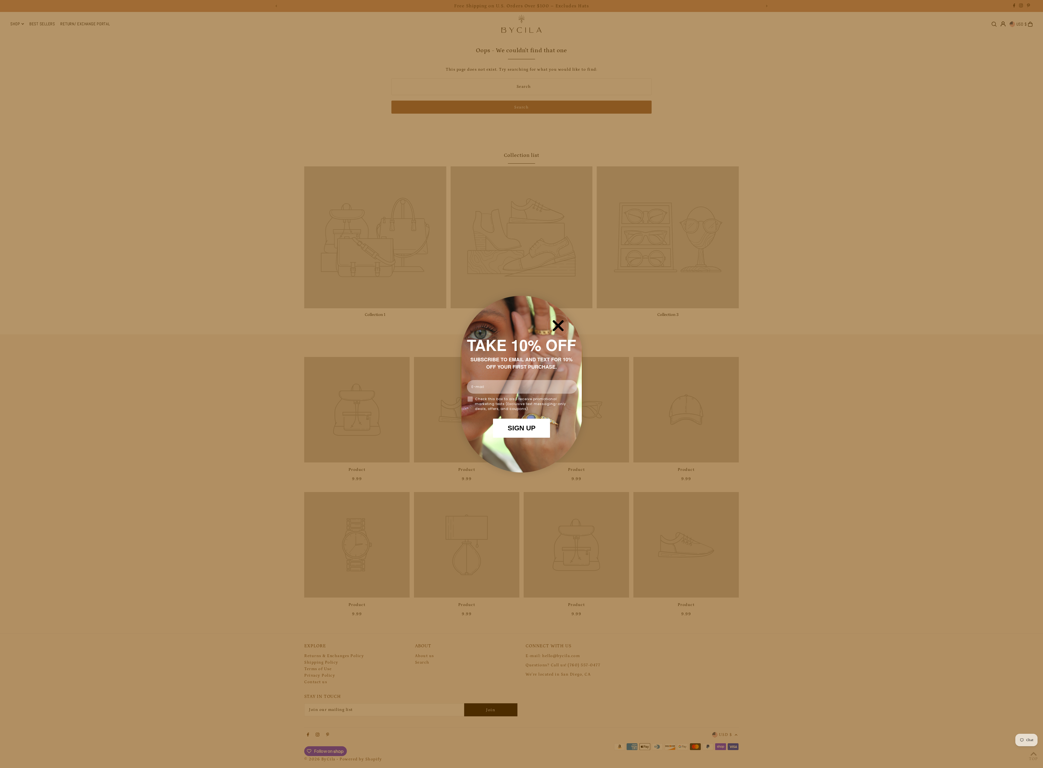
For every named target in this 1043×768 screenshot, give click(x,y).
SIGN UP (522, 428)
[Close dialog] (558, 326)
